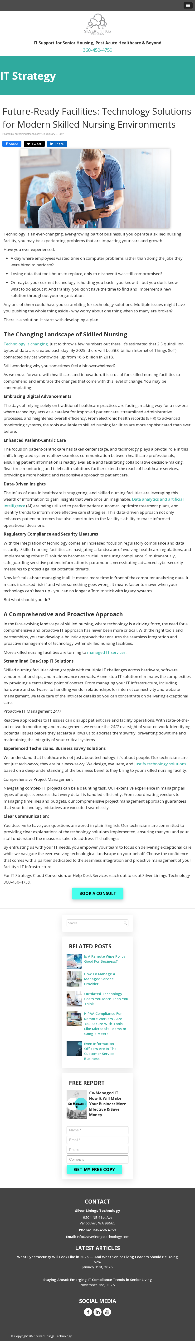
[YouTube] (107, 1311)
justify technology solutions (160, 764)
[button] (188, 5)
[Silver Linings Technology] (97, 24)
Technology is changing (26, 344)
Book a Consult (97, 893)
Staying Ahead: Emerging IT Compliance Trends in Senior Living (97, 1279)
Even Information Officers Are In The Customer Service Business (100, 1051)
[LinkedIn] (97, 1311)
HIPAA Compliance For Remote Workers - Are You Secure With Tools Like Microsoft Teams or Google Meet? (105, 1023)
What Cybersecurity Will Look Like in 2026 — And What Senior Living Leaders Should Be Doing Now (97, 1259)
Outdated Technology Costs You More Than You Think (106, 998)
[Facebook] (88, 1311)
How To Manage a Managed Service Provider (99, 978)
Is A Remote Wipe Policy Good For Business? (104, 959)
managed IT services (106, 652)
